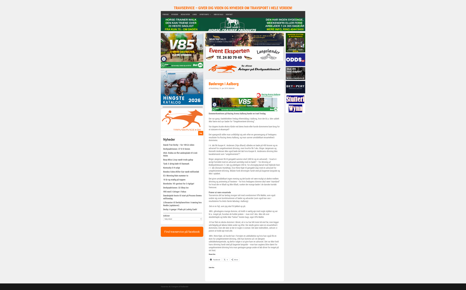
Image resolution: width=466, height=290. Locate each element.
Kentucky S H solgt (171, 167)
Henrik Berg (214, 88)
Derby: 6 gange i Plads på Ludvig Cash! (180, 209)
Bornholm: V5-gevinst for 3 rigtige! (178, 183)
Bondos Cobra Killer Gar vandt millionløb (181, 171)
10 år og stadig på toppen (174, 179)
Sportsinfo (204, 14)
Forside (166, 14)
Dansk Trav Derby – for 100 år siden (178, 145)
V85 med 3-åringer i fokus (174, 191)
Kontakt (229, 14)
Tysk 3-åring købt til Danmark (176, 163)
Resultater (185, 14)
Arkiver (166, 215)
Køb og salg (218, 14)
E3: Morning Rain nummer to (175, 175)
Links (194, 14)
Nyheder (174, 14)
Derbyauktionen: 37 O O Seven (176, 149)
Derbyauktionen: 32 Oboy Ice (176, 187)
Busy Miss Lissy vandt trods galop (178, 159)
